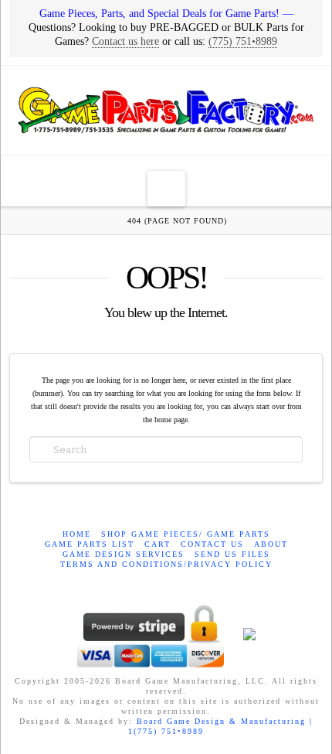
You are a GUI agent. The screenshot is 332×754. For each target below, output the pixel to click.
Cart (157, 544)
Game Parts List (89, 544)
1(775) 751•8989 (166, 731)
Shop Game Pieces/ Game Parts (185, 534)
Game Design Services (124, 554)
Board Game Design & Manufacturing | (225, 721)
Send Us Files (232, 554)
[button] (166, 188)
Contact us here (125, 41)
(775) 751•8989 (242, 41)
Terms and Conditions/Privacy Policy (166, 564)
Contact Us (212, 544)
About (271, 544)
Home (77, 534)
